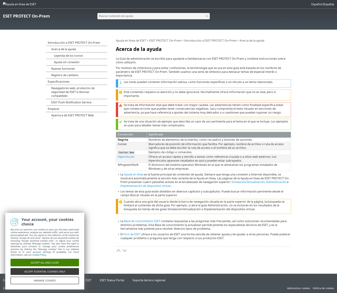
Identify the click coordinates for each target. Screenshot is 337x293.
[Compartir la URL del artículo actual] (278, 47)
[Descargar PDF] (284, 47)
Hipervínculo (126, 157)
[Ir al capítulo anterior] (118, 250)
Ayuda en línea (133, 174)
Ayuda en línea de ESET (131, 40)
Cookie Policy (39, 254)
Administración (276, 182)
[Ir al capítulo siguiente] (124, 250)
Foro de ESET (132, 234)
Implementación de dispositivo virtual (145, 186)
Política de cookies (323, 288)
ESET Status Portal (112, 280)
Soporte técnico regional (149, 280)
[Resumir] (289, 47)
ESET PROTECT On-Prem (26, 16)
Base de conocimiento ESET (142, 221)
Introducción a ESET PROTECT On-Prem (210, 40)
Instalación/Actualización (248, 182)
